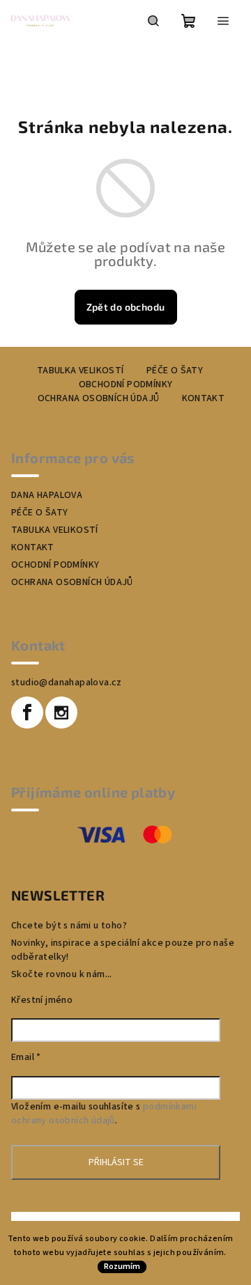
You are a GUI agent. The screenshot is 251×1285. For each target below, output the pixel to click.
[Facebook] (27, 712)
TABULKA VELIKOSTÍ (80, 370)
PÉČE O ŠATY (174, 370)
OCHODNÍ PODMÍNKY (55, 565)
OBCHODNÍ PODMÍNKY (126, 384)
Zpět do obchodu (125, 307)
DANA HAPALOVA (46, 495)
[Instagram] (61, 712)
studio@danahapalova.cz (66, 683)
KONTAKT (203, 398)
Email (26, 1057)
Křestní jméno (42, 1000)
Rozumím (122, 1266)
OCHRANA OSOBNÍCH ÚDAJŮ (99, 398)
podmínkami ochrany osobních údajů (104, 1114)
